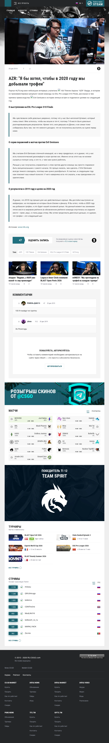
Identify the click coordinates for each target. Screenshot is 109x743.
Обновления (34, 687)
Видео (81, 692)
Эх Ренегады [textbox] (21, 329)
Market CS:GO (27, 668)
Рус (99, 582)
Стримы (34, 10)
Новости (22, 10)
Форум (81, 687)
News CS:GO (9, 668)
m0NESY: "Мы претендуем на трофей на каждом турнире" (85, 279)
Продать (8, 692)
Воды (81, 696)
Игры (31, 701)
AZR (20, 252)
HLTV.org (76, 252)
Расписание (83, 701)
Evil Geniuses (42, 252)
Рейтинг (16, 675)
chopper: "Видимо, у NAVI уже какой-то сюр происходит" (22, 279)
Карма (7, 675)
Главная (11, 10)
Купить (7, 687)
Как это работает (11, 696)
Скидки (7, 705)
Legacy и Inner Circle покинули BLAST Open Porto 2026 (54, 279)
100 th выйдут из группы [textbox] (26, 311)
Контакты (27, 675)
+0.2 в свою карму (70, 241)
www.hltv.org (23, 227)
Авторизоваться (54, 366)
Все (88, 411)
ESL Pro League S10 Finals (59, 252)
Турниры (45, 10)
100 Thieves (30, 252)
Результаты (96, 411)
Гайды (32, 696)
